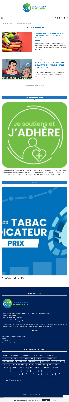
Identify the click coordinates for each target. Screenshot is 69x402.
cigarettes (50, 355)
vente (5, 380)
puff (44, 374)
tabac (12, 377)
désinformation (21, 361)
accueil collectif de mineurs (11, 355)
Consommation (8, 361)
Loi (14, 367)
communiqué (40, 358)
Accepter (46, 400)
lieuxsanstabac (53, 364)
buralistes (26, 355)
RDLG (52, 374)
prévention (36, 374)
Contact (4, 338)
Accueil (4, 23)
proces (18, 374)
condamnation (51, 358)
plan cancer (47, 371)
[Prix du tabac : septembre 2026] (34, 231)
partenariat (36, 371)
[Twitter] (55, 18)
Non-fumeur (7, 371)
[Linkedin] (59, 18)
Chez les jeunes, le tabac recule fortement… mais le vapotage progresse (49, 36)
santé (59, 374)
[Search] (67, 18)
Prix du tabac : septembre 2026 (13, 278)
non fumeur (18, 371)
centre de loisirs (38, 355)
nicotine (55, 367)
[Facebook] (53, 18)
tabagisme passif (23, 377)
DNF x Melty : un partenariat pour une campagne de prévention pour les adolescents (49, 65)
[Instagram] (57, 18)
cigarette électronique (10, 358)
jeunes (30, 364)
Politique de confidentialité (8, 343)
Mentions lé (5, 340)
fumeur (5, 364)
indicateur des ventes (18, 364)
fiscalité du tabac (57, 361)
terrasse (45, 377)
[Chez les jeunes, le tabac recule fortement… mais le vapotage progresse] (17, 42)
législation (23, 367)
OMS (27, 371)
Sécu (5, 377)
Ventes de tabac (16, 380)
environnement (34, 361)
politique (57, 371)
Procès (26, 374)
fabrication (45, 361)
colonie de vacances (26, 358)
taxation (35, 377)
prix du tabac (7, 374)
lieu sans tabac (41, 364)
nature (46, 367)
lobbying (6, 367)
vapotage (54, 377)
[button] (5, 232)
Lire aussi (53, 400)
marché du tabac (35, 367)
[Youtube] (61, 18)
